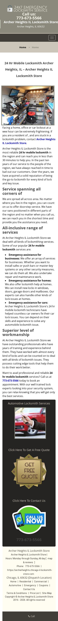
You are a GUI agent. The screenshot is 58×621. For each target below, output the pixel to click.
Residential (25, 581)
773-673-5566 (29, 17)
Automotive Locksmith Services (29, 403)
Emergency (30, 585)
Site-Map (47, 593)
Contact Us (29, 589)
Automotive (15, 585)
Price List (35, 593)
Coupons (43, 585)
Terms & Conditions (16, 593)
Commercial (40, 581)
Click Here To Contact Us (29, 501)
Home (22, 47)
